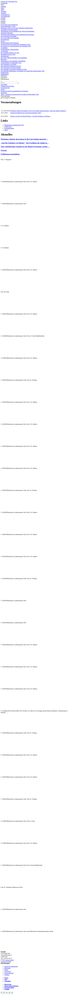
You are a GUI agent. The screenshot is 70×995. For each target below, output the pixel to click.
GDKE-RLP (8, 126)
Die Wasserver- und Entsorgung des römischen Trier (16, 46)
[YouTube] (7, 993)
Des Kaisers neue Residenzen (9, 24)
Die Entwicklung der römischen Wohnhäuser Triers (15, 44)
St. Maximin (4, 51)
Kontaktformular (9, 128)
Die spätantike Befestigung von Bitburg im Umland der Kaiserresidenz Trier (22, 71)
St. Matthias (4, 48)
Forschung (4, 93)
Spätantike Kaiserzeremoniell (9, 29)
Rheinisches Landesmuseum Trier (14, 125)
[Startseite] (9, 1)
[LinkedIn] (12, 993)
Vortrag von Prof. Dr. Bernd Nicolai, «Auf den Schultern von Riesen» (30, 116)
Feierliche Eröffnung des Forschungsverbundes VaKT (25, 113)
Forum (3, 41)
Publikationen (5, 72)
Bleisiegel (3, 59)
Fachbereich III (5, 88)
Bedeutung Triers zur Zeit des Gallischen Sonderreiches (17, 28)
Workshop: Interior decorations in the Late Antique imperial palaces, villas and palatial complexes (38, 111)
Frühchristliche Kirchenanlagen (10, 43)
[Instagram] (10, 993)
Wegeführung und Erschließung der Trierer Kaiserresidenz (17, 31)
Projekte (3, 18)
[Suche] (1, 81)
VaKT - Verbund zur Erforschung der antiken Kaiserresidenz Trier (20, 94)
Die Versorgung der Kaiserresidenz (11, 67)
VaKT (2, 8)
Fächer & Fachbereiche (11, 966)
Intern (6, 130)
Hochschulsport (8, 973)
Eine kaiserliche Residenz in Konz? (11, 66)
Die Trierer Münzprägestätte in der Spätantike (14, 58)
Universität (4, 84)
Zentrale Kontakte (6, 961)
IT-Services (7, 971)
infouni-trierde (9, 960)
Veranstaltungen (5, 15)
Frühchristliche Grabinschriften (10, 49)
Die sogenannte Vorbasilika (8, 36)
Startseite (3, 6)
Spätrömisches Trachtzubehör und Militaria (13, 61)
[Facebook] (2, 993)
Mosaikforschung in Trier (8, 54)
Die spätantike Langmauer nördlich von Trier (14, 69)
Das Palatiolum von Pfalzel (8, 64)
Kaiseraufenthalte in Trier (8, 26)
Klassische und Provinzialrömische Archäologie (14, 91)
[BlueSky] (4, 993)
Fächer (3, 89)
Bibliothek (7, 968)
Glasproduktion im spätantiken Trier (11, 62)
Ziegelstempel (5, 56)
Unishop (6, 975)
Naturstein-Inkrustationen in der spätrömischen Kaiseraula (17, 34)
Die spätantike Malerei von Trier (10, 53)
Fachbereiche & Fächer (7, 86)
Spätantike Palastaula (7, 33)
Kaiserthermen (5, 39)
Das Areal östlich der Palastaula (10, 38)
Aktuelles (3, 11)
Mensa (6, 970)
